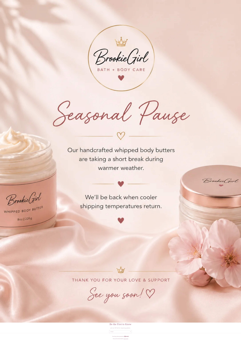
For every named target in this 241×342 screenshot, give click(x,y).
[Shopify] (126, 336)
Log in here (126, 338)
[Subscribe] (130, 331)
